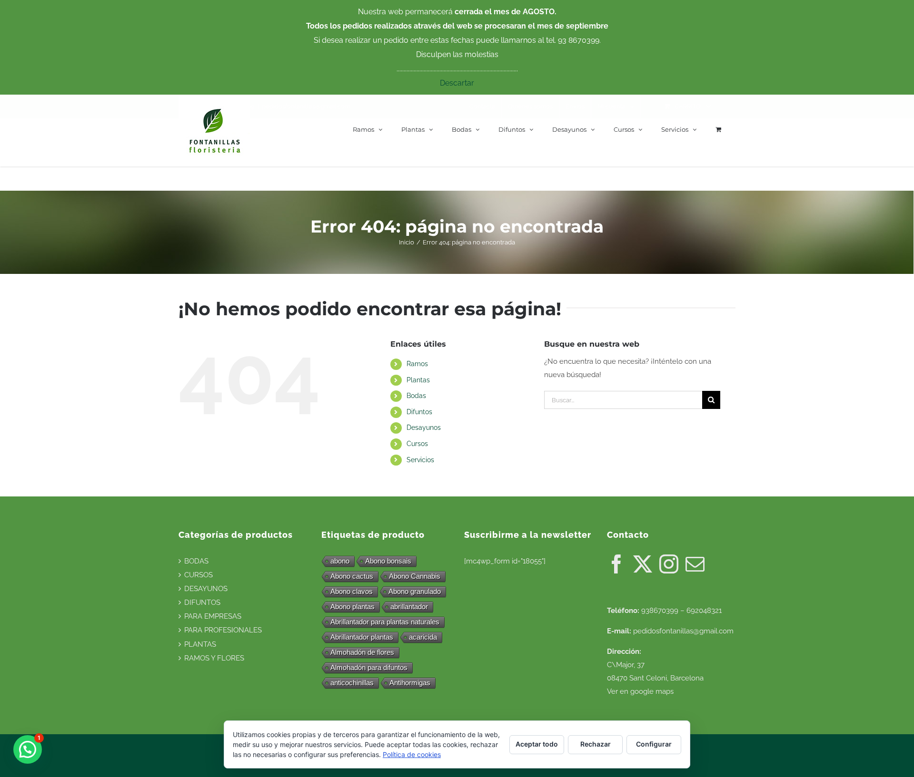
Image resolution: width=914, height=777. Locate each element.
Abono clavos (351, 591)
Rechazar (595, 744)
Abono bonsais (388, 561)
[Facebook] (616, 563)
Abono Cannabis (414, 576)
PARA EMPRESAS (212, 616)
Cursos (417, 443)
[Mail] (695, 563)
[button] (27, 749)
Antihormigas (409, 683)
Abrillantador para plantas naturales (384, 622)
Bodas (416, 395)
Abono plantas (352, 606)
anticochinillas (352, 683)
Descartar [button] (457, 82)
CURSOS (198, 575)
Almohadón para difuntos (368, 667)
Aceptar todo (537, 744)
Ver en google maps (640, 691)
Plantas (418, 380)
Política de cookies (412, 754)
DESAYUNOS (206, 588)
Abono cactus (351, 576)
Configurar (654, 744)
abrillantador (409, 606)
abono (339, 561)
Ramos (417, 364)
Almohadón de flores (362, 652)
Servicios (420, 460)
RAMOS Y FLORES (214, 658)
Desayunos (424, 427)
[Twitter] (642, 563)
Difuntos (419, 412)
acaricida (423, 637)
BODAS (196, 561)
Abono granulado (414, 591)
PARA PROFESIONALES (223, 630)
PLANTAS (200, 644)
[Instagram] (668, 563)
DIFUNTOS (202, 602)
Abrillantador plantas (361, 637)
